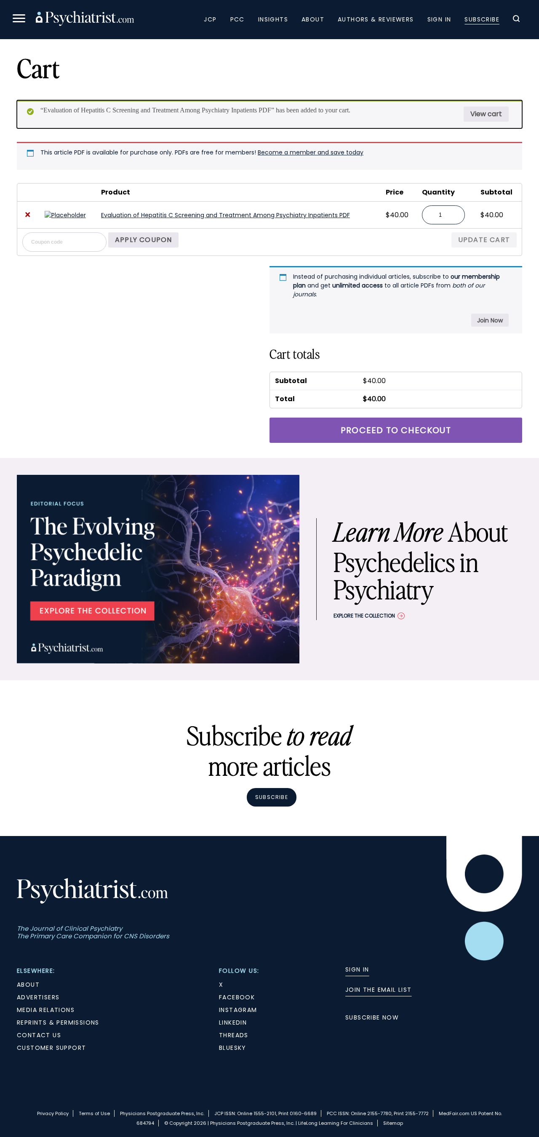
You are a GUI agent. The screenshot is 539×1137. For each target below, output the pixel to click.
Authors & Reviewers (376, 19)
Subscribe (481, 19)
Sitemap (393, 1123)
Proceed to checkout (396, 430)
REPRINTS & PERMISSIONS (58, 1022)
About (313, 19)
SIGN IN (357, 969)
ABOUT (28, 984)
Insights (273, 19)
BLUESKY (232, 1048)
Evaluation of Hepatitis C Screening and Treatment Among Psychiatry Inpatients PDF (225, 215)
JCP (210, 19)
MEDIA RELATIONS (46, 1010)
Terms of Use (94, 1113)
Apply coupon (143, 240)
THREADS (233, 1035)
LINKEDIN (233, 1022)
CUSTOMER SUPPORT (51, 1048)
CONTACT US (39, 1035)
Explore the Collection (364, 615)
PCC (237, 19)
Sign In (439, 19)
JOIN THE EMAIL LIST (378, 989)
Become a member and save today (310, 152)
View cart (486, 114)
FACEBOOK (237, 997)
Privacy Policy (53, 1113)
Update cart (484, 240)
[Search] (516, 19)
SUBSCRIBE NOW (372, 1017)
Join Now (490, 320)
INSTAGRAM (238, 1010)
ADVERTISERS (38, 997)
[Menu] (19, 19)
